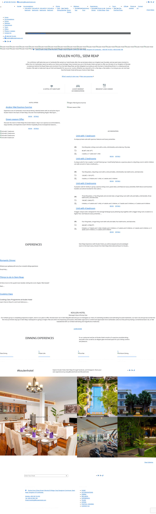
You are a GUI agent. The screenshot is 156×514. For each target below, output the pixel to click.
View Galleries (148, 462)
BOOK (30, 116)
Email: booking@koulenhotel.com (35, 500)
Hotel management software (37, 33)
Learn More (78, 329)
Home (19, 6)
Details (36, 116)
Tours (114, 6)
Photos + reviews (132, 7)
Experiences (94, 6)
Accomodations (28, 6)
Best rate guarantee (86, 76)
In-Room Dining (69, 10)
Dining (58, 6)
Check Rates (150, 10)
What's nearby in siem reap (70, 76)
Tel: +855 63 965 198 (31, 498)
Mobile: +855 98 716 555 (32, 496)
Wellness (76, 6)
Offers (126, 6)
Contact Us (140, 7)
